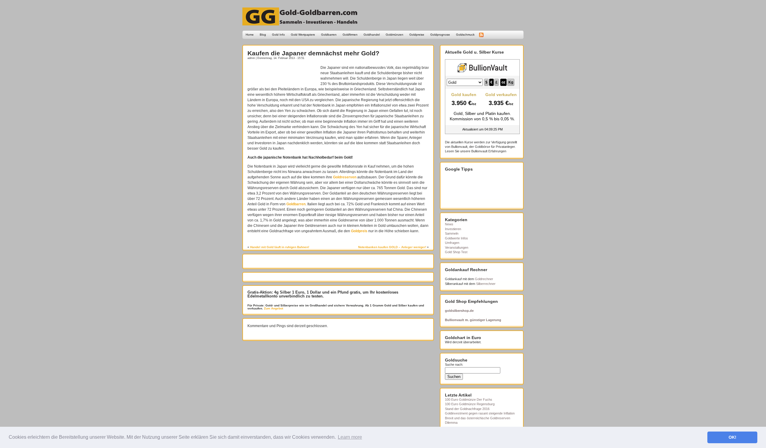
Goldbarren (329, 34)
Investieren (453, 229)
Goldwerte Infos (456, 238)
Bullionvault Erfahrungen (488, 151)
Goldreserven (344, 177)
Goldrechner (484, 279)
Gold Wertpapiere (303, 34)
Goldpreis (359, 231)
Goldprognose (440, 34)
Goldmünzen (394, 34)
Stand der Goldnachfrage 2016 (467, 409)
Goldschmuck (465, 34)
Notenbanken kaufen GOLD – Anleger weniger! (392, 247)
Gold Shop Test (456, 252)
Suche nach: (454, 364)
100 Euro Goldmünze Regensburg (470, 404)
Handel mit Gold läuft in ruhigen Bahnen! (279, 247)
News (449, 224)
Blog (263, 34)
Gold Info (278, 34)
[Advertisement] (282, 74)
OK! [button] (732, 437)
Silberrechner (486, 283)
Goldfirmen (350, 34)
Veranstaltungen (456, 247)
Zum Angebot (273, 308)
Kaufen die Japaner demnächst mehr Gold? (313, 53)
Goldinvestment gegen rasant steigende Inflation (480, 413)
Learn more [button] (350, 437)
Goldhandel (372, 34)
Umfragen (452, 242)
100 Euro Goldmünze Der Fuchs (468, 399)
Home (250, 34)
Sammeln (451, 233)
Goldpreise (416, 34)
